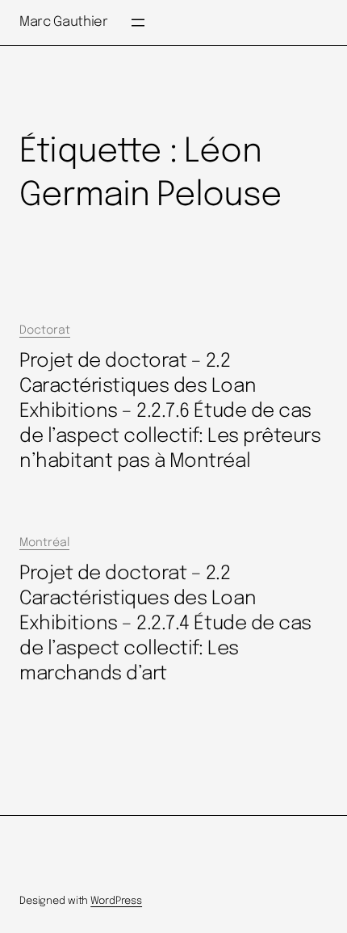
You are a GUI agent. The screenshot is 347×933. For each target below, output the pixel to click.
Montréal (44, 542)
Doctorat (44, 330)
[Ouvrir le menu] (138, 22)
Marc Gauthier (63, 22)
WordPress (116, 901)
